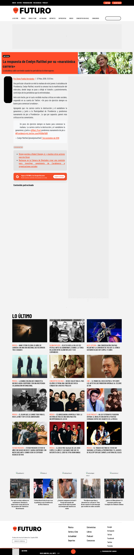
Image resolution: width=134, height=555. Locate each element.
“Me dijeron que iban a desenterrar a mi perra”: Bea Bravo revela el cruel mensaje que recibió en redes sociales (90, 503)
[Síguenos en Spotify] (118, 9)
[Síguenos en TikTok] (105, 9)
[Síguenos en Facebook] (108, 9)
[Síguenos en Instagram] (102, 9)
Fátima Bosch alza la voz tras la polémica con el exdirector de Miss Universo (43, 502)
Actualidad (43, 18)
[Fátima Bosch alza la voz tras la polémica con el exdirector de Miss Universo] (43, 488)
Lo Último (15, 18)
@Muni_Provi (36, 130)
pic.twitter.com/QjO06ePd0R (37, 133)
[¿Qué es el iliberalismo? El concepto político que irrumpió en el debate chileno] (114, 488)
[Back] (64, 551)
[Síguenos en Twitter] (111, 9)
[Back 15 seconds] (68, 551)
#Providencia (20, 133)
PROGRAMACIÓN (27, 3)
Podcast (90, 536)
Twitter (109, 542)
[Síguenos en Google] (99, 9)
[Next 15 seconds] (78, 551)
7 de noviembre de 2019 (50, 138)
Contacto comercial (19, 541)
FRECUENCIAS (37, 3)
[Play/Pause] (73, 551)
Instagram (110, 531)
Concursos (95, 18)
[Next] (82, 551)
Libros (89, 531)
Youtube (110, 546)
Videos (71, 18)
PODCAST (45, 3)
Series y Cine (32, 18)
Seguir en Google (59, 176)
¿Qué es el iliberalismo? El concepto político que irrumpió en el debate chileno (114, 502)
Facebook (110, 538)
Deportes (52, 18)
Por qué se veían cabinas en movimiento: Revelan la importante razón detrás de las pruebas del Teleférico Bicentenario (20, 504)
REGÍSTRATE (117, 3)
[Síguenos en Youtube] (114, 9)
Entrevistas (62, 18)
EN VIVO (19, 3)
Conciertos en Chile (82, 18)
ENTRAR (107, 3)
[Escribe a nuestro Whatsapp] (121, 9)
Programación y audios (109, 551)
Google (109, 527)
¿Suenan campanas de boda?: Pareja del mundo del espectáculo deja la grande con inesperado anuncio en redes (67, 504)
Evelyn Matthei (19, 147)
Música (23, 18)
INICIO (14, 3)
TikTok (109, 534)
